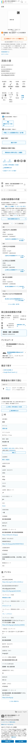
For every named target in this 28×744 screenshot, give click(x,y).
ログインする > (5, 54)
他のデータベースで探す (10, 171)
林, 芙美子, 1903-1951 (8, 448)
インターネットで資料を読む (8, 722)
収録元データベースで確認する (15, 39)
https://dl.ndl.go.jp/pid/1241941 (11, 591)
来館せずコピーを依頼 (7, 124)
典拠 (13, 452)
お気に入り (5, 161)
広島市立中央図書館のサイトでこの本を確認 (14, 256)
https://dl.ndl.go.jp (7, 697)
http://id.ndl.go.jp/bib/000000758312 (13, 544)
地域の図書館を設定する (14, 219)
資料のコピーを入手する (7, 724)
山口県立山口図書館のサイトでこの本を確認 (14, 270)
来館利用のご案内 (20, 325)
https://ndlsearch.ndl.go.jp (10, 535)
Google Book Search (10, 372)
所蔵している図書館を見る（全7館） (14, 133)
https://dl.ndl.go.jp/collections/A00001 (13, 625)
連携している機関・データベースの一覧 (14, 206)
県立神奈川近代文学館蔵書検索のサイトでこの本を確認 (14, 299)
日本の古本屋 (7, 370)
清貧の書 (4, 428)
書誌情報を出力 (8, 167)
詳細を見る (22, 97)
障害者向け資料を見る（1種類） (14, 152)
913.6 (3, 506)
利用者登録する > (5, 52)
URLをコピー (9, 161)
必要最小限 (7, 741)
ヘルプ (15, 215)
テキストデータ (6, 606)
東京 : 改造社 (5, 459)
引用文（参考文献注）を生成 (11, 165)
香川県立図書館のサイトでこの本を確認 (14, 287)
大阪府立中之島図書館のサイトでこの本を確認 (14, 239)
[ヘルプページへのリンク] (15, 30)
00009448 (12, 450)
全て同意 (21, 741)
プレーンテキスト (8, 389)
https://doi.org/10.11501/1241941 (12, 582)
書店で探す (14, 142)
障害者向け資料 (6, 598)
